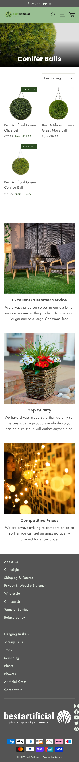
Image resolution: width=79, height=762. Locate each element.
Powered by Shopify (52, 757)
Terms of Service (16, 609)
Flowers (10, 673)
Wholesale (12, 593)
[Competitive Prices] (39, 478)
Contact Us (12, 601)
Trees (8, 649)
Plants (8, 665)
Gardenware (13, 689)
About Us (11, 561)
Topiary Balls (13, 642)
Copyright (11, 569)
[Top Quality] (39, 368)
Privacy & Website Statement (25, 585)
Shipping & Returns (18, 577)
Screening (11, 657)
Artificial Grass (15, 681)
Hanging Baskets (16, 634)
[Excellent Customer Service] (39, 258)
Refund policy (14, 617)
